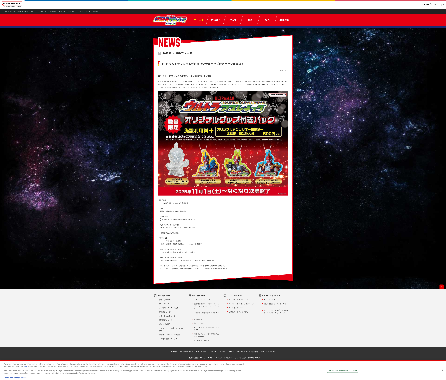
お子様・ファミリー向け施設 (169, 335)
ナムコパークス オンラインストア (241, 304)
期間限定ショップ (165, 320)
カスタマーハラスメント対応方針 (220, 358)
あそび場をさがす (163, 296)
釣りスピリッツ (199, 323)
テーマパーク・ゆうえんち (169, 308)
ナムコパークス (269, 300)
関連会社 (174, 352)
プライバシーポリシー (218, 352)
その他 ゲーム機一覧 (201, 340)
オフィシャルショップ (167, 316)
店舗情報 (284, 20)
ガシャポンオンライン (237, 308)
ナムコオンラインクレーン (238, 300)
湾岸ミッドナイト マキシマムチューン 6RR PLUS (206, 335)
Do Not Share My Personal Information (343, 370)
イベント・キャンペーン (271, 296)
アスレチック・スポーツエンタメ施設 (171, 329)
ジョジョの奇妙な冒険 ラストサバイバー (206, 314)
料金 (250, 20)
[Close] (442, 370)
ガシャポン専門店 (165, 324)
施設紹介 (216, 20)
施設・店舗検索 (165, 300)
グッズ (233, 20)
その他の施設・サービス (168, 339)
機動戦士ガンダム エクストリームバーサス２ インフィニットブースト (206, 306)
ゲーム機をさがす (198, 296)
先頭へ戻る (441, 287)
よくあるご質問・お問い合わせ (246, 358)
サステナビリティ (186, 352)
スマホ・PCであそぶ (234, 296)
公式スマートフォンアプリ (238, 312)
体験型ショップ (165, 312)
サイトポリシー (201, 352)
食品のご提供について (197, 358)
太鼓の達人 (198, 319)
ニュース (199, 20)
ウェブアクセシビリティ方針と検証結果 (243, 352)
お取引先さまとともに (269, 352)
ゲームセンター (165, 304)
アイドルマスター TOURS (203, 300)
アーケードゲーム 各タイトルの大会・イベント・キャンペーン (276, 311)
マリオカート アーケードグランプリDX (206, 328)
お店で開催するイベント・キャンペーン (276, 305)
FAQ (267, 20)
